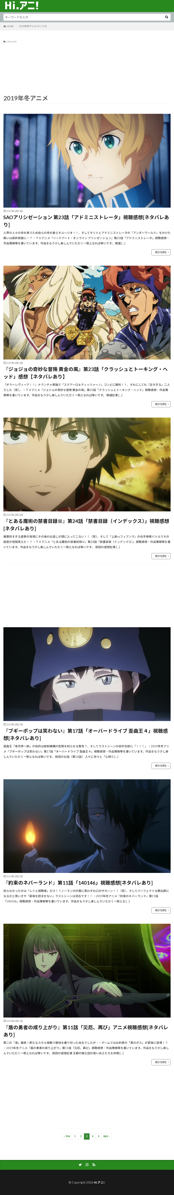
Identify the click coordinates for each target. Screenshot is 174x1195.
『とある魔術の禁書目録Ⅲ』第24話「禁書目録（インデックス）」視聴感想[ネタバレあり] (86, 524)
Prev (68, 1136)
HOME (10, 26)
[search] (166, 17)
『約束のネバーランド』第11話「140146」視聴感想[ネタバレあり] (78, 883)
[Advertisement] (87, 68)
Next (105, 1136)
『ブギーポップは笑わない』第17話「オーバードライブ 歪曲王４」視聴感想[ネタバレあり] (85, 734)
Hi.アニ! (99, 1182)
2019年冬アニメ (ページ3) (33, 26)
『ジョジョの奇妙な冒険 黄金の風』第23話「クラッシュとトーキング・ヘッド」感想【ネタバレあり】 (85, 372)
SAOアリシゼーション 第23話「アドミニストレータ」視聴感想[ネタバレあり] (86, 220)
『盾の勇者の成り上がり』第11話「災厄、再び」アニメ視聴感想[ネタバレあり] (85, 1031)
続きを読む (161, 252)
